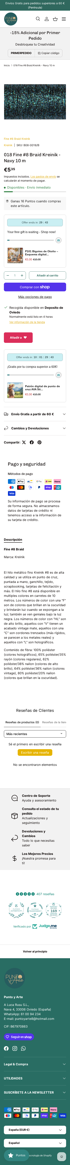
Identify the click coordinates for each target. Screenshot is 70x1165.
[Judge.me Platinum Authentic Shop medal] (16, 910)
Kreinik (8, 145)
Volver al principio (35, 951)
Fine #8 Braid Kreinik (17, 138)
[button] (55, 19)
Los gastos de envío (43, 176)
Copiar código (50, 53)
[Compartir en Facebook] (32, 442)
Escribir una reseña (35, 752)
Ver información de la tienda (27, 322)
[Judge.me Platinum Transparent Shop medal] (35, 910)
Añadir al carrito (47, 275)
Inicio (7, 65)
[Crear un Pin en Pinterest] (39, 442)
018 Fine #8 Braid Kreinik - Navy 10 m (34, 65)
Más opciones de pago (35, 297)
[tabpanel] (35, 613)
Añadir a (16, 337)
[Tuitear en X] (24, 442)
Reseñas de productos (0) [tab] (22, 722)
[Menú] (64, 19)
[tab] (13, 539)
